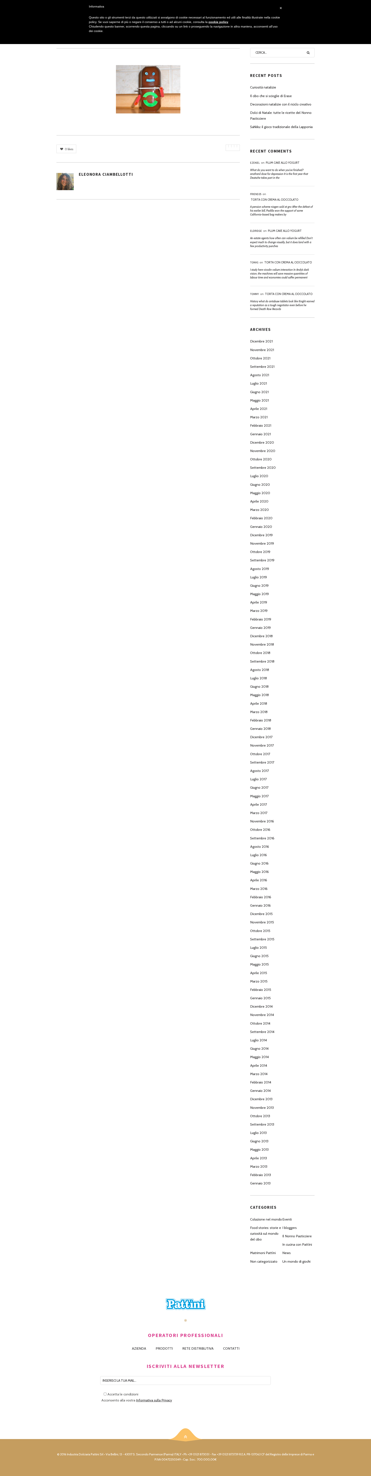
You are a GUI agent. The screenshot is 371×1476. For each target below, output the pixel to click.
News (286, 1253)
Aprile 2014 (258, 1065)
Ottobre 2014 (260, 1023)
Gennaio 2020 (261, 527)
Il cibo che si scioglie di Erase (271, 96)
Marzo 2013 (258, 1166)
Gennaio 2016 (260, 905)
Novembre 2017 (262, 745)
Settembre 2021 (262, 367)
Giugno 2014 (259, 1049)
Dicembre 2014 (261, 1006)
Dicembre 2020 (262, 442)
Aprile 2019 (258, 602)
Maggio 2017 (259, 796)
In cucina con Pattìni (297, 1244)
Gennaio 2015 (260, 998)
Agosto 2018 (259, 670)
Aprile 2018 (258, 703)
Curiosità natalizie (263, 87)
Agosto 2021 (259, 375)
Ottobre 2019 (260, 552)
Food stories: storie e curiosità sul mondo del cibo (265, 1233)
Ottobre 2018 (260, 653)
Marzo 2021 (259, 417)
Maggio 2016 (259, 872)
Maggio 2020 (260, 493)
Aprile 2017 (258, 804)
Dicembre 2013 (261, 1099)
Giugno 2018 (259, 687)
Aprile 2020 (259, 501)
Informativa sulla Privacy (154, 1400)
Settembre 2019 (262, 560)
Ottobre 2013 (260, 1116)
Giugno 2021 (259, 392)
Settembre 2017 (262, 762)
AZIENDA (139, 1348)
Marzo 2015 (259, 981)
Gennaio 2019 (260, 628)
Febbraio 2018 (260, 720)
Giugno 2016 (259, 863)
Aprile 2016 (258, 880)
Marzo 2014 (259, 1074)
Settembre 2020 (263, 468)
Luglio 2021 (258, 383)
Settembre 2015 (262, 939)
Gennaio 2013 (260, 1183)
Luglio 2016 (258, 855)
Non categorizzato (263, 1261)
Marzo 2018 (259, 712)
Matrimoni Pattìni (263, 1253)
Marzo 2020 (259, 510)
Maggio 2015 (259, 964)
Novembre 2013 (262, 1108)
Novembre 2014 (262, 1015)
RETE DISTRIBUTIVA (198, 1348)
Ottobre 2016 (260, 830)
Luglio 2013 (258, 1133)
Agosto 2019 (259, 569)
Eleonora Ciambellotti (106, 174)
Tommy (254, 294)
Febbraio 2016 (260, 897)
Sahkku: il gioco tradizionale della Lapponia (281, 127)
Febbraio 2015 (260, 990)
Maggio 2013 (259, 1149)
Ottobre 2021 (260, 358)
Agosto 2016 (259, 847)
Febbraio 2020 (261, 518)
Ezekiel (255, 163)
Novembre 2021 (262, 350)
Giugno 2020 (260, 485)
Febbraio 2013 (260, 1175)
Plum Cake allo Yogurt (283, 162)
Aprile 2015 (258, 973)
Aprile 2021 (258, 409)
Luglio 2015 (258, 948)
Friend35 (255, 194)
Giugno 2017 (259, 787)
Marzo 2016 (259, 889)
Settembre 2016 (262, 838)
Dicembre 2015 (261, 914)
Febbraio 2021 (260, 425)
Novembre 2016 (262, 821)
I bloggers (289, 1228)
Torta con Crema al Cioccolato (274, 199)
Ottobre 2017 (260, 754)
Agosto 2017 (259, 771)
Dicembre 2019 (261, 535)
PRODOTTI (164, 1348)
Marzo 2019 (259, 611)
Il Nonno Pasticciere (297, 1236)
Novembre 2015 (262, 922)
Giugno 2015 (259, 956)
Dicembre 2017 (261, 737)
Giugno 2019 (259, 586)
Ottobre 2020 (261, 459)
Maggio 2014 (259, 1057)
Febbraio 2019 (260, 619)
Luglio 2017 (258, 779)
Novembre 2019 (262, 543)
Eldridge (256, 231)
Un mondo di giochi (296, 1261)
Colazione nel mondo (266, 1219)
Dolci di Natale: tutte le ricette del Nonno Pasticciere (281, 116)
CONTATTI (231, 1348)
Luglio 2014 (258, 1040)
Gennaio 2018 (260, 729)
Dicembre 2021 (261, 341)
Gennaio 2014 (260, 1091)
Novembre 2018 (262, 644)
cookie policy (218, 22)
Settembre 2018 (262, 661)
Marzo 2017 (258, 813)
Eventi (287, 1219)
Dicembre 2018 (261, 636)
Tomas (254, 262)
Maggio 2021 (259, 400)
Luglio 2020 (259, 476)
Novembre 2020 (262, 451)
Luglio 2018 (258, 678)
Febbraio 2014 (260, 1082)
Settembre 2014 (262, 1032)
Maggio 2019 (259, 594)
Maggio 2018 (259, 695)
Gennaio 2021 (260, 434)
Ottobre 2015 (260, 931)
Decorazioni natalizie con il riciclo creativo (280, 104)
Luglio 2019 (258, 577)
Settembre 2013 (262, 1124)
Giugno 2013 (259, 1141)
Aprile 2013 (258, 1158)
